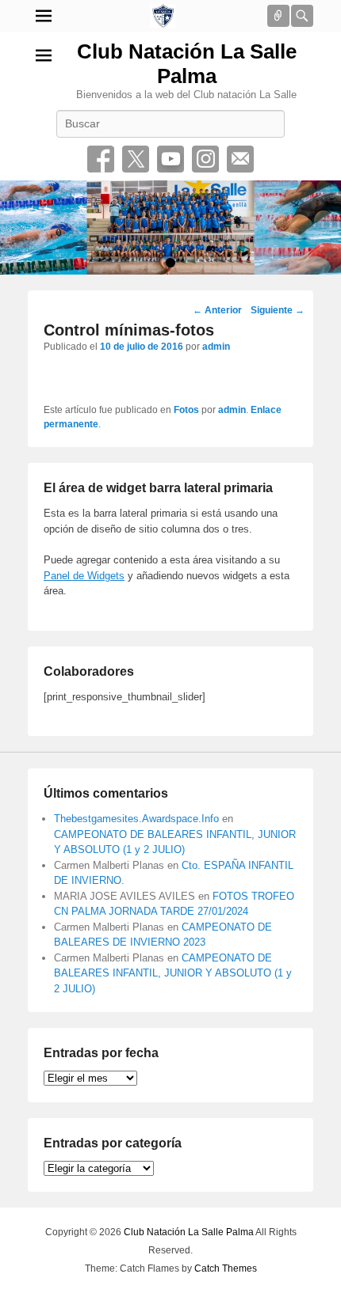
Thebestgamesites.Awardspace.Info (136, 819)
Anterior (217, 310)
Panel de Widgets (84, 576)
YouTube (170, 159)
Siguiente (278, 310)
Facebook (100, 159)
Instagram (205, 159)
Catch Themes (225, 1268)
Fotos (186, 409)
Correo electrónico (240, 159)
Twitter (135, 159)
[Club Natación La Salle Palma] (162, 16)
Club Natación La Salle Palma (187, 64)
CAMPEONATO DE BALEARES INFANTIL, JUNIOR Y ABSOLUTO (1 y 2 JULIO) (173, 973)
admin (216, 346)
